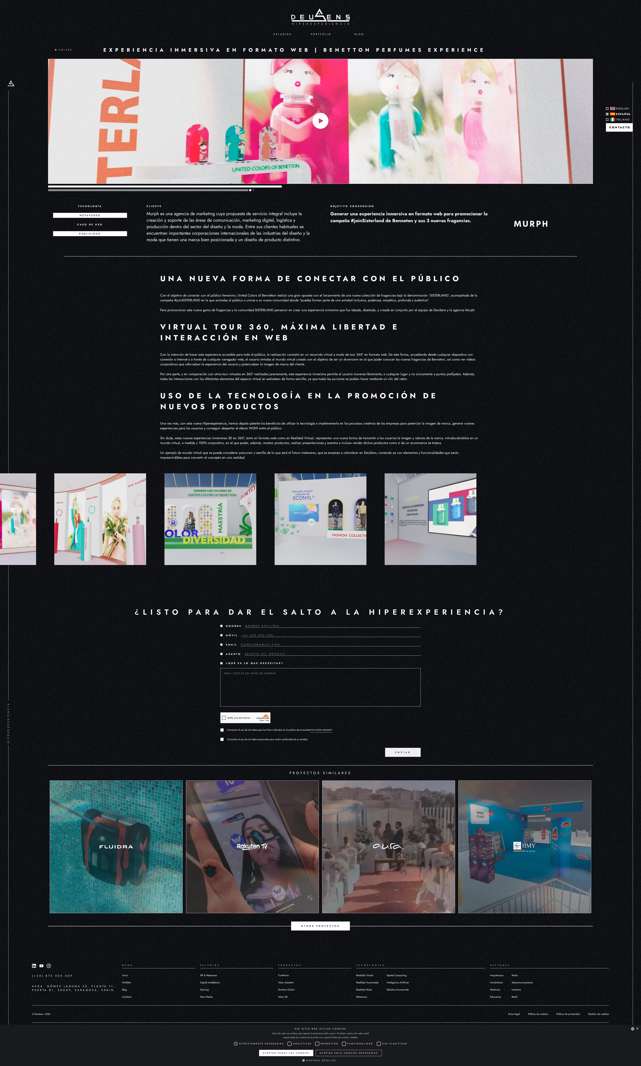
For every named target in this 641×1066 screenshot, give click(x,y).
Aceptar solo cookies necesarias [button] (349, 1053)
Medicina (495, 990)
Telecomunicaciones (522, 982)
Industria (516, 990)
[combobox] (632, 1028)
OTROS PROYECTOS (320, 926)
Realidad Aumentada (367, 982)
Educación (495, 997)
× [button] (637, 1028)
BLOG (359, 34)
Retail (514, 997)
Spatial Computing (397, 975)
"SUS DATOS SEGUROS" (321, 730)
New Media (206, 997)
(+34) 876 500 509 (52, 976)
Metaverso (361, 997)
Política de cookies (538, 1014)
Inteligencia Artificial (398, 982)
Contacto (127, 997)
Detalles (354, 1037)
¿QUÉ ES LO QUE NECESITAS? (255, 663)
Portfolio (126, 982)
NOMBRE (234, 626)
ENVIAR (403, 752)
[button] (320, 1060)
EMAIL (231, 644)
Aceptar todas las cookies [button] (286, 1053)
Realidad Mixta (364, 990)
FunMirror (283, 975)
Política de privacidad (568, 1014)
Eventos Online (286, 990)
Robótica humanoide (398, 990)
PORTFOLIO (321, 34)
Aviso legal (514, 1014)
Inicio (125, 975)
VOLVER (65, 49)
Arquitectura (496, 975)
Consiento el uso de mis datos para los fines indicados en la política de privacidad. (280, 730)
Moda (515, 975)
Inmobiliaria (496, 982)
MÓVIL (232, 635)
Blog (124, 990)
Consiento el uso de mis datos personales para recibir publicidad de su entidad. (267, 739)
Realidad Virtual (364, 975)
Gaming (204, 990)
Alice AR (282, 997)
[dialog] (320, 1045)
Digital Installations (210, 982)
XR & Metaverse (208, 975)
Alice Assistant (286, 982)
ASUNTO (233, 654)
